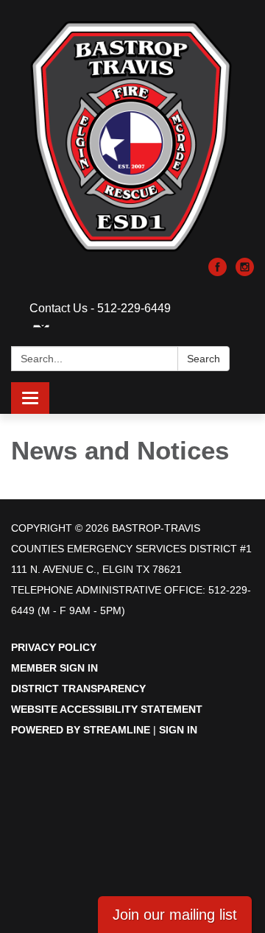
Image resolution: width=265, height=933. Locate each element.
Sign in (178, 730)
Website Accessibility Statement (106, 709)
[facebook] (217, 272)
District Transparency (78, 688)
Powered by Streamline (80, 730)
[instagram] (245, 272)
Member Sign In (54, 668)
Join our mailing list (175, 914)
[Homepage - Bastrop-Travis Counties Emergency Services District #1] (132, 136)
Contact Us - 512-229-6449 (100, 308)
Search (203, 359)
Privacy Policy (53, 647)
